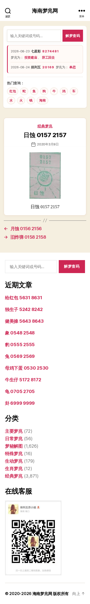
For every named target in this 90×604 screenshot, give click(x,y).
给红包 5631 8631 (23, 297)
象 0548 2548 (20, 332)
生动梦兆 (14, 461)
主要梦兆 (14, 431)
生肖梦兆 (14, 468)
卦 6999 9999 (20, 403)
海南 (42, 100)
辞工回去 (48, 57)
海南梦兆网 (45, 10)
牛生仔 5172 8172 (23, 379)
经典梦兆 (45, 126)
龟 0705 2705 (20, 391)
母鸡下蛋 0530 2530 (26, 368)
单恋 (72, 67)
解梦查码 (73, 35)
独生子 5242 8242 (24, 309)
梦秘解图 (14, 446)
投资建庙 (31, 57)
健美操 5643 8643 (24, 321)
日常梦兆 (14, 438)
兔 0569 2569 (20, 356)
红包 (13, 91)
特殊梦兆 (14, 453)
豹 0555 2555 (20, 344)
